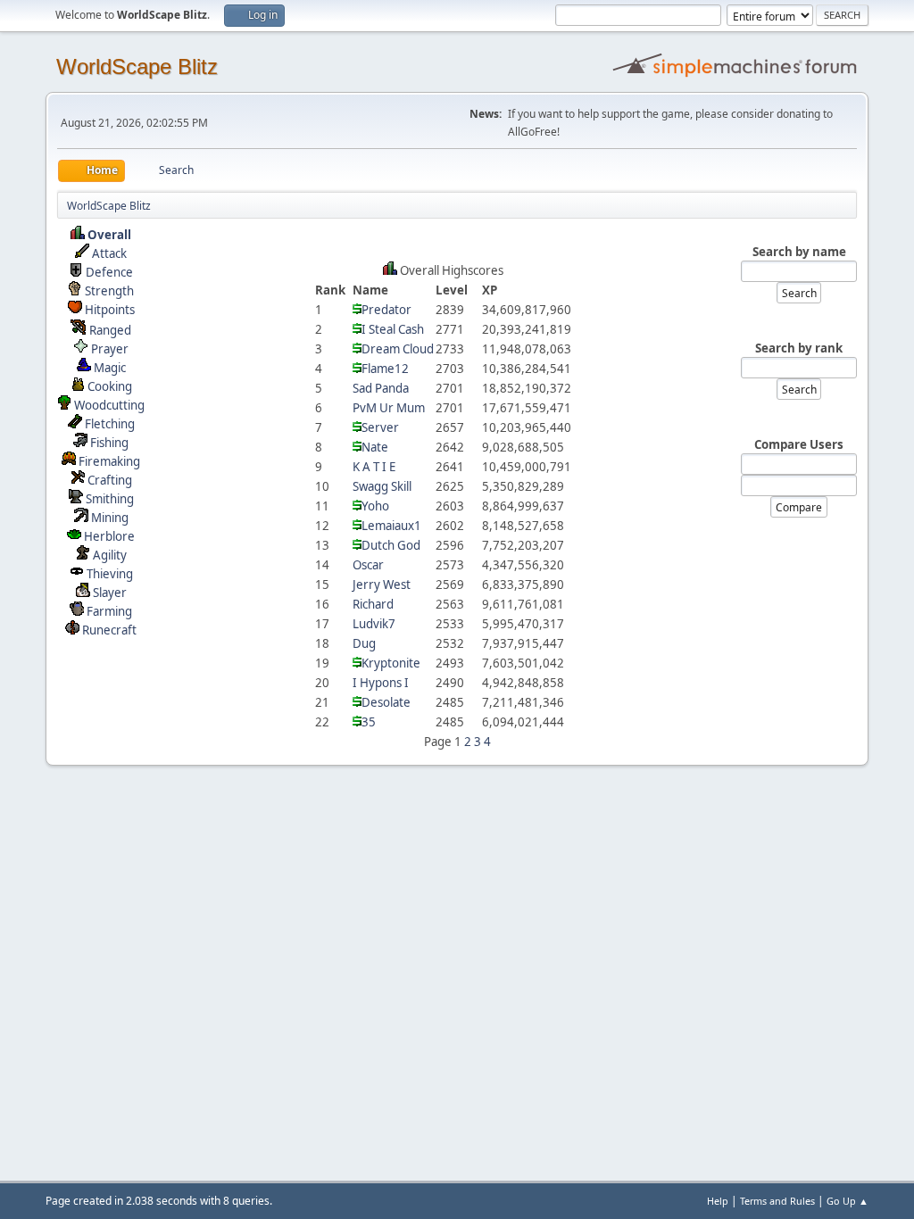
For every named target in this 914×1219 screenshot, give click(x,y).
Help (717, 1200)
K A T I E (374, 467)
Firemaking (109, 461)
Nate (374, 447)
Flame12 (385, 369)
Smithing (110, 499)
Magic (110, 368)
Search (799, 293)
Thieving (110, 574)
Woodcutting (109, 405)
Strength (109, 291)
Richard (373, 604)
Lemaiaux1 (391, 526)
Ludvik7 (374, 624)
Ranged (110, 330)
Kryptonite (390, 663)
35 (368, 722)
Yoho (375, 506)
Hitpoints (110, 310)
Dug (364, 643)
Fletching (110, 424)
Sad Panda (381, 388)
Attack (109, 253)
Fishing (109, 443)
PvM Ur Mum (389, 408)
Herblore (109, 536)
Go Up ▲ (847, 1200)
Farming (109, 611)
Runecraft (109, 630)
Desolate (386, 702)
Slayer (110, 593)
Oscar (368, 565)
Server (380, 427)
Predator (386, 310)
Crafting (109, 480)
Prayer (110, 349)
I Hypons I (381, 683)
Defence (109, 272)
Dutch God (390, 545)
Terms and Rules (777, 1200)
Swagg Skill (382, 486)
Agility (110, 555)
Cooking (109, 386)
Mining (110, 518)
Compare (799, 507)
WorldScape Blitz (137, 66)
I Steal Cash (392, 329)
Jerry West (382, 584)
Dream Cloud (397, 349)
